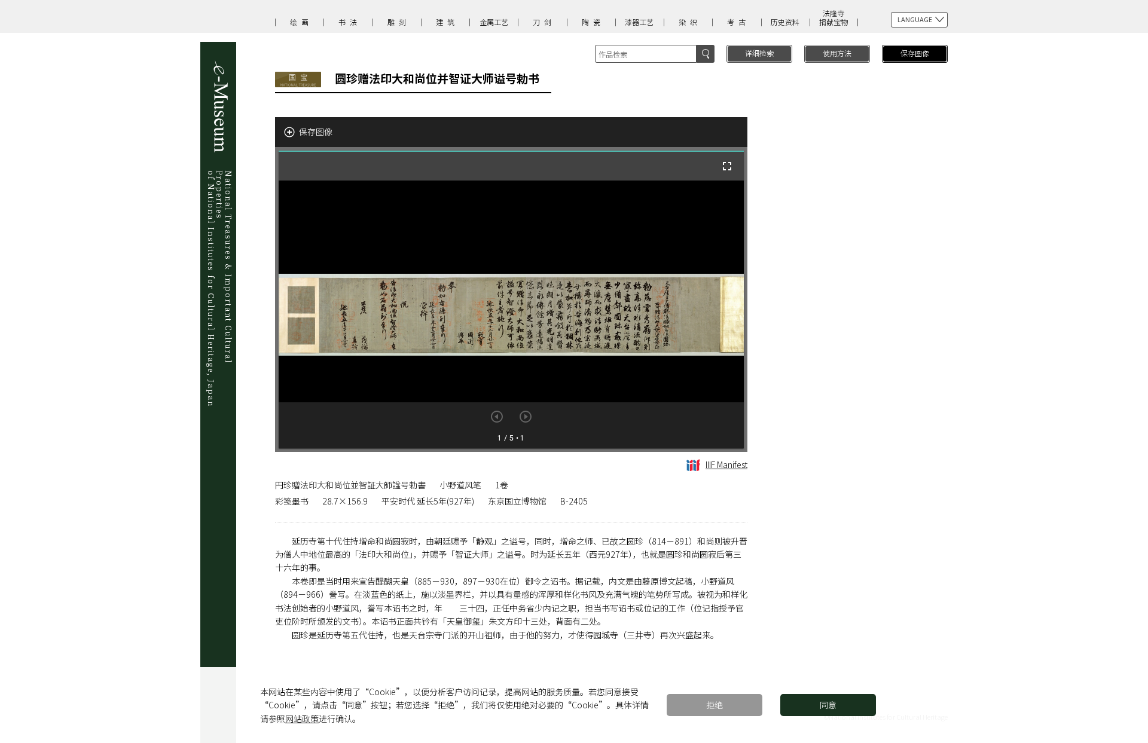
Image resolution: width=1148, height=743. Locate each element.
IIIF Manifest (726, 464)
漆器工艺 (639, 22)
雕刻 (398, 22)
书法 (349, 22)
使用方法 (837, 53)
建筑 (447, 22)
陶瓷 (593, 22)
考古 (738, 22)
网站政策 (302, 718)
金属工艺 (494, 22)
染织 (690, 22)
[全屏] (727, 166)
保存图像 (914, 53)
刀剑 (544, 22)
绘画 (301, 22)
